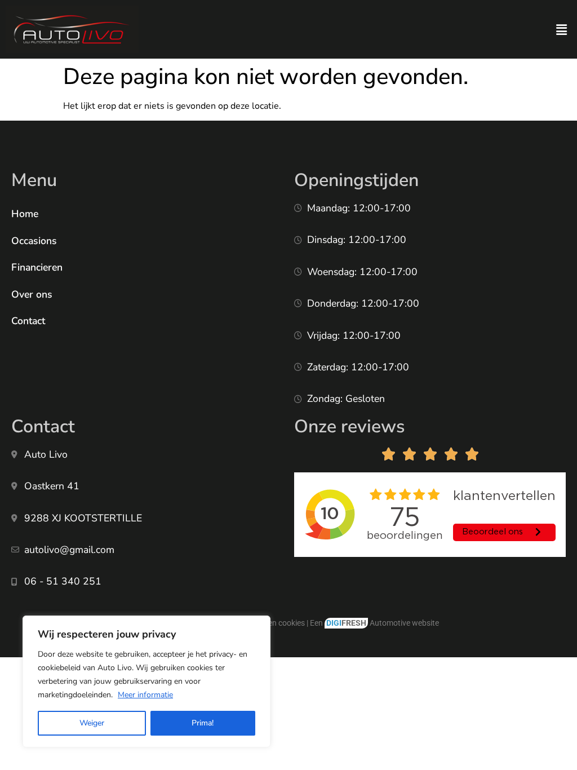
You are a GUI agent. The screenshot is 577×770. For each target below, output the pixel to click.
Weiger (91, 723)
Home (24, 213)
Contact (28, 321)
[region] (146, 681)
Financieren (37, 267)
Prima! (203, 723)
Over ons (31, 294)
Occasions (34, 240)
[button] (561, 30)
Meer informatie (145, 694)
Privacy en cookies (273, 623)
